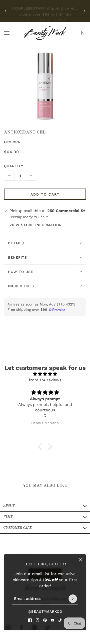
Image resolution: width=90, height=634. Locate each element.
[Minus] (9, 176)
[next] (84, 11)
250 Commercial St (66, 210)
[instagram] (37, 620)
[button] (41, 446)
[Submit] (72, 598)
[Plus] (31, 176)
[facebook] (30, 620)
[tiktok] (60, 620)
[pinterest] (45, 620)
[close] (80, 559)
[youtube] (52, 620)
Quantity (13, 166)
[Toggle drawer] (7, 33)
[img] (45, 374)
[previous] (5, 11)
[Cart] (83, 33)
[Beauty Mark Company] (45, 33)
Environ (12, 142)
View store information (36, 225)
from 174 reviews (45, 380)
